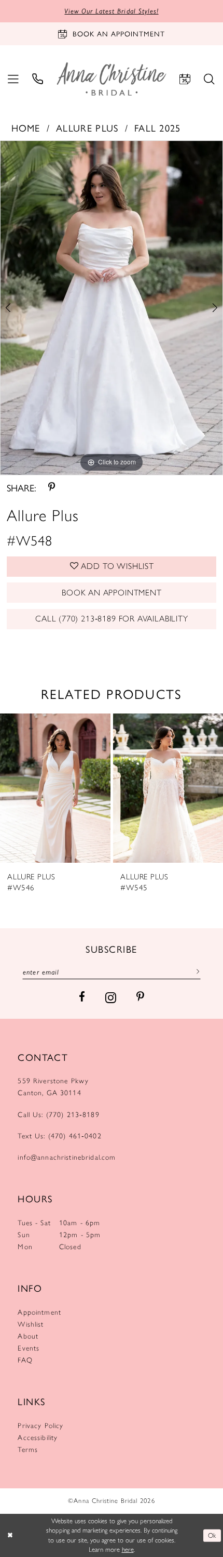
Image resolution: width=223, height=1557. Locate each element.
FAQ (25, 1360)
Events (28, 1348)
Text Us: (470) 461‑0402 (59, 1136)
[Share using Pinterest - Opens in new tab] (51, 487)
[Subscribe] (196, 971)
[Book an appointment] (185, 79)
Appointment (39, 1312)
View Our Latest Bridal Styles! (111, 11)
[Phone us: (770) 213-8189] (37, 79)
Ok (212, 1535)
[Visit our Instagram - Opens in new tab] (110, 997)
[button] (13, 79)
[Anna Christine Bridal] (111, 79)
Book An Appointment (112, 593)
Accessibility (38, 1437)
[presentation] (55, 788)
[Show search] (210, 79)
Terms (28, 1449)
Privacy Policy (40, 1425)
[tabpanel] (111, 308)
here (128, 1549)
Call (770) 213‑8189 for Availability (111, 619)
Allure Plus (87, 127)
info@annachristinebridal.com (67, 1157)
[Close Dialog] (10, 1535)
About (28, 1336)
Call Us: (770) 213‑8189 (58, 1114)
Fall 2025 (157, 127)
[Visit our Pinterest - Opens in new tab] (140, 997)
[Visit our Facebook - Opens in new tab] (82, 997)
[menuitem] (13, 79)
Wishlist (31, 1324)
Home (25, 127)
